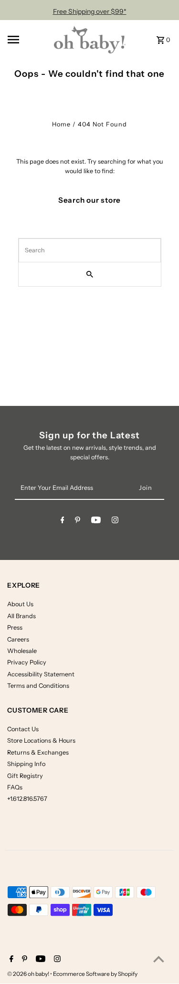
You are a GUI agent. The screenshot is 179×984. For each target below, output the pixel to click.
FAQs (14, 787)
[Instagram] (115, 522)
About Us (20, 604)
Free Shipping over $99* (89, 11)
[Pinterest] (77, 522)
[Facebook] (62, 522)
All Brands (21, 616)
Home (61, 124)
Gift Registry (25, 775)
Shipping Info (26, 763)
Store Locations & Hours (41, 740)
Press (14, 627)
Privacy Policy (26, 662)
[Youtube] (96, 522)
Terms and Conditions (38, 685)
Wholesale (22, 650)
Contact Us (23, 729)
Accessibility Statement (40, 674)
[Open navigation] (27, 40)
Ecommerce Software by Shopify (95, 973)
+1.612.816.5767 (27, 798)
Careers (18, 639)
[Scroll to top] (158, 959)
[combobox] (90, 250)
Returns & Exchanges (38, 752)
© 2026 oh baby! (28, 973)
